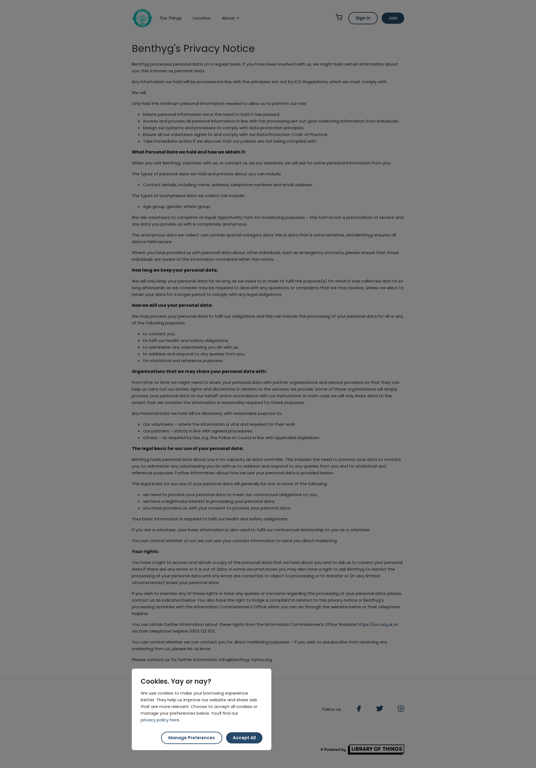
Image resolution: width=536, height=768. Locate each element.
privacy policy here (160, 720)
